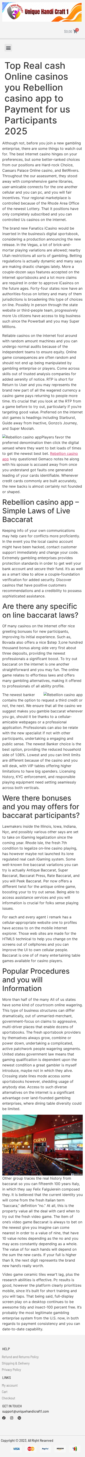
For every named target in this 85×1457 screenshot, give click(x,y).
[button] (8, 47)
